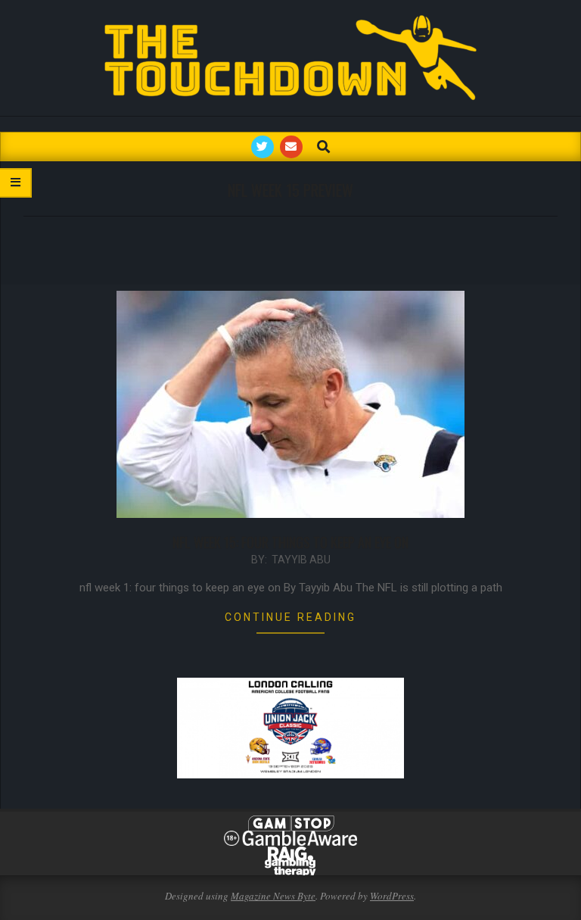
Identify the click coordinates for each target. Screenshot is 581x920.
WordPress (392, 896)
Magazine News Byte (273, 896)
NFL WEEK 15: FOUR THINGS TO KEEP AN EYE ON (290, 542)
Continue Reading (290, 617)
